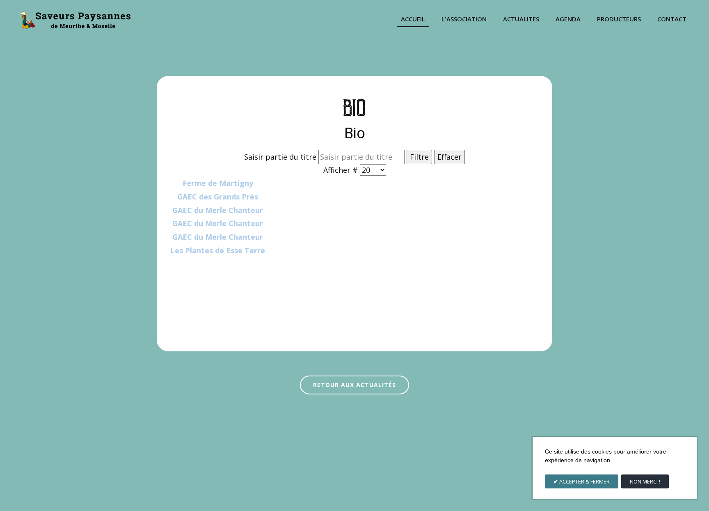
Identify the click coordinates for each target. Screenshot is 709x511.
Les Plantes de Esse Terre (217, 250)
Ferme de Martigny (218, 183)
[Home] (74, 19)
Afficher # (341, 170)
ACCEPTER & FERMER (584, 481)
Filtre (419, 157)
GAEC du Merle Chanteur (217, 210)
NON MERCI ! (645, 481)
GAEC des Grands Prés (217, 197)
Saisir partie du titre (281, 157)
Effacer (449, 157)
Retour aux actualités (354, 385)
